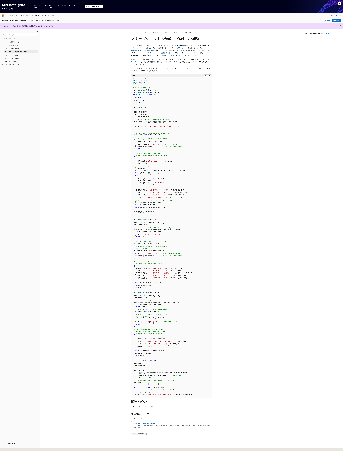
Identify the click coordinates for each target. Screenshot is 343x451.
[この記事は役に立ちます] (326, 33)
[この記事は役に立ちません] (328, 33)
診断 (174, 33)
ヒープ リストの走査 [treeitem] (11, 61)
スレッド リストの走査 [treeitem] (11, 55)
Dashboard (336, 20)
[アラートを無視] (339, 3)
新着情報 (327, 20)
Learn (133, 33)
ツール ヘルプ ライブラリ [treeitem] (11, 39)
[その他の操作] (210, 33)
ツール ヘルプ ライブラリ (185, 33)
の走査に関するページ (167, 53)
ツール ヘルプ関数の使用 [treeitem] (12, 48)
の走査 (181, 55)
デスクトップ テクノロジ (164, 33)
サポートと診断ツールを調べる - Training (143, 423)
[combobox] (20, 34)
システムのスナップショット (144, 406)
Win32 (153, 33)
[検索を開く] (332, 15)
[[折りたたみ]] (37, 31)
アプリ (147, 33)
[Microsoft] (3, 15)
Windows (140, 33)
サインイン (338, 15)
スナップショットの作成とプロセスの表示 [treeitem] (17, 52)
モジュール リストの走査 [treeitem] (12, 58)
